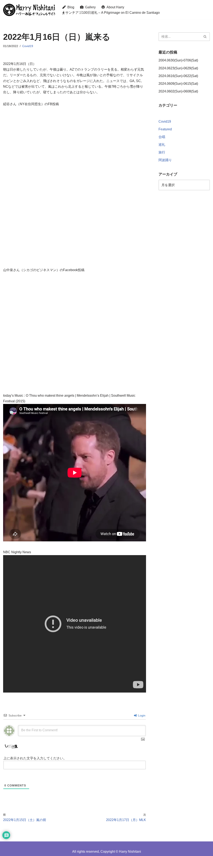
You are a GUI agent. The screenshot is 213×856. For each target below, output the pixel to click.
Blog (70, 7)
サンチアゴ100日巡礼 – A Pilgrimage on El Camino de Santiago (112, 12)
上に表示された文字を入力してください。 (35, 758)
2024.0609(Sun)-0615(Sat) (178, 83)
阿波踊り (165, 160)
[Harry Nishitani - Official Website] (29, 10)
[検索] (205, 36)
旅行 (162, 152)
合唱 (162, 137)
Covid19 (27, 46)
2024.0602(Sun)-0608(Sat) (178, 91)
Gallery (89, 7)
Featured (165, 129)
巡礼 (162, 144)
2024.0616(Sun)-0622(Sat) (178, 76)
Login (141, 715)
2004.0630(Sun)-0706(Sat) (178, 60)
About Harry (114, 7)
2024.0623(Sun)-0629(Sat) (178, 68)
